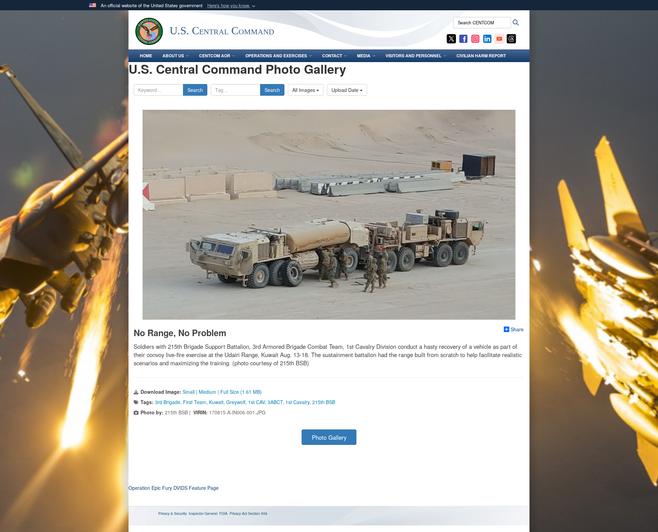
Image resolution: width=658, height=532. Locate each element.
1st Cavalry (297, 402)
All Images (304, 89)
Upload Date (345, 89)
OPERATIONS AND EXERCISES (276, 55)
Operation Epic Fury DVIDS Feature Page (174, 487)
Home (146, 55)
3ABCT (275, 402)
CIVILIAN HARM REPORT (481, 55)
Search (195, 89)
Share (517, 329)
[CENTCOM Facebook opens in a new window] (463, 38)
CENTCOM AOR (214, 55)
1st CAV (256, 402)
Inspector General (203, 513)
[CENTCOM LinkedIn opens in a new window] (487, 38)
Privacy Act (238, 513)
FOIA (223, 513)
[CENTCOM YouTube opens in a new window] (499, 38)
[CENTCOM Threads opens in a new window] (511, 38)
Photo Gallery (329, 437)
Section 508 (257, 513)
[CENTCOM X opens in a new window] (451, 38)
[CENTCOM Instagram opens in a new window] (475, 38)
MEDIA (363, 55)
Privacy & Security (172, 513)
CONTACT (332, 55)
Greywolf (235, 402)
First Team (194, 402)
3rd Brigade (167, 402)
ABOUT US (173, 55)
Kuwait (216, 402)
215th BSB (323, 402)
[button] (232, 5)
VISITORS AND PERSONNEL (413, 55)
